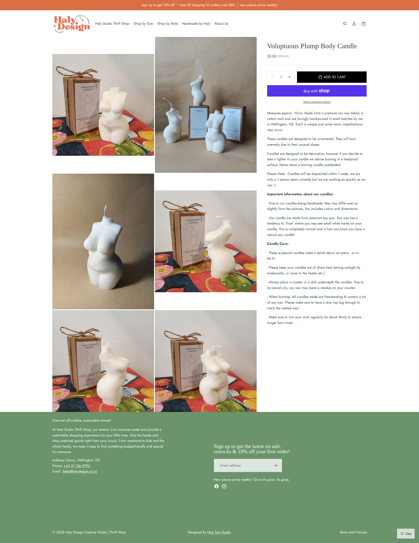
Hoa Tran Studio (219, 532)
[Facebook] (216, 486)
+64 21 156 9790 (77, 465)
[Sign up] (275, 465)
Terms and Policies (353, 532)
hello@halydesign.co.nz (80, 471)
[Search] (345, 23)
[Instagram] (224, 486)
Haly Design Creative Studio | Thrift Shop (95, 532)
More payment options (317, 102)
